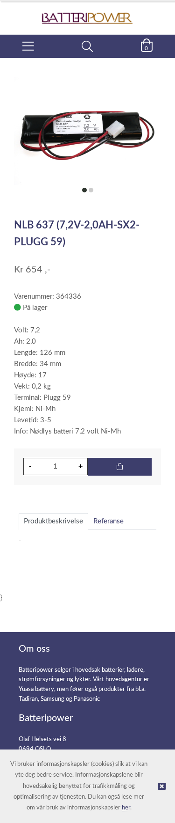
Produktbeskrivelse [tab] (53, 521)
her (126, 808)
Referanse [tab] (108, 521)
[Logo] (87, 13)
